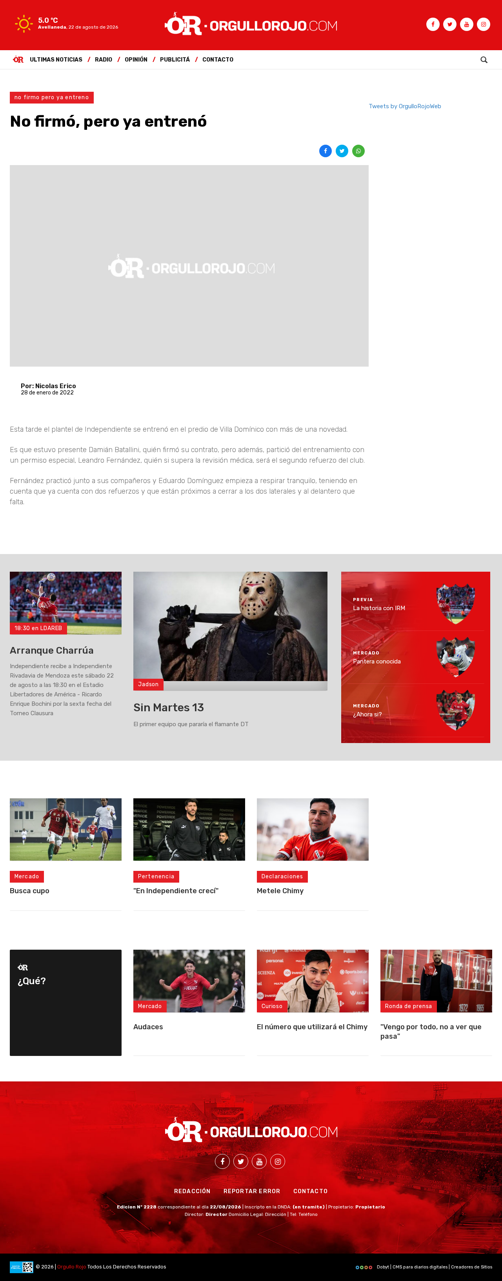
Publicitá (175, 59)
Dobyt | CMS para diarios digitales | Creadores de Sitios (434, 1267)
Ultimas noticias (56, 59)
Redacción (192, 1191)
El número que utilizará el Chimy (312, 1027)
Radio (103, 59)
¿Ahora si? (367, 714)
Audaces (148, 1027)
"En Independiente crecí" (175, 891)
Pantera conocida (377, 661)
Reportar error (252, 1191)
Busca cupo (29, 891)
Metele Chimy (280, 891)
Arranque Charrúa (52, 650)
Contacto (217, 59)
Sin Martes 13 (168, 707)
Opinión (136, 59)
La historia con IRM (379, 608)
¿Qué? (32, 981)
